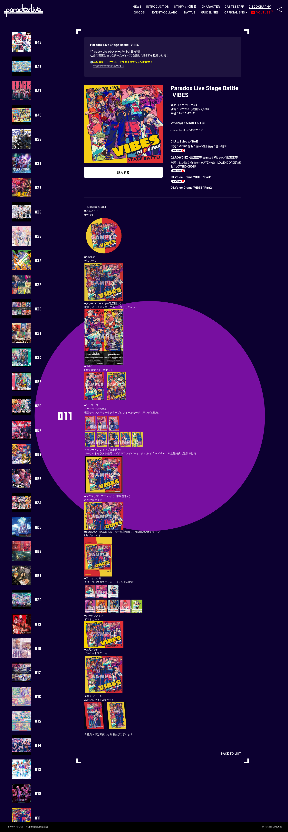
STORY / (185, 6)
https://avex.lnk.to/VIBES (108, 66)
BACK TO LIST (231, 753)
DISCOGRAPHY (260, 6)
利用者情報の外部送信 (37, 827)
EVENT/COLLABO (165, 12)
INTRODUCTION (157, 6)
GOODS (139, 12)
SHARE (279, 9)
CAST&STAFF (234, 6)
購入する (123, 172)
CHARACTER (210, 6)
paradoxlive (23, 10)
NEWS (137, 6)
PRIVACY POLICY (14, 827)
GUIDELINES (210, 12)
